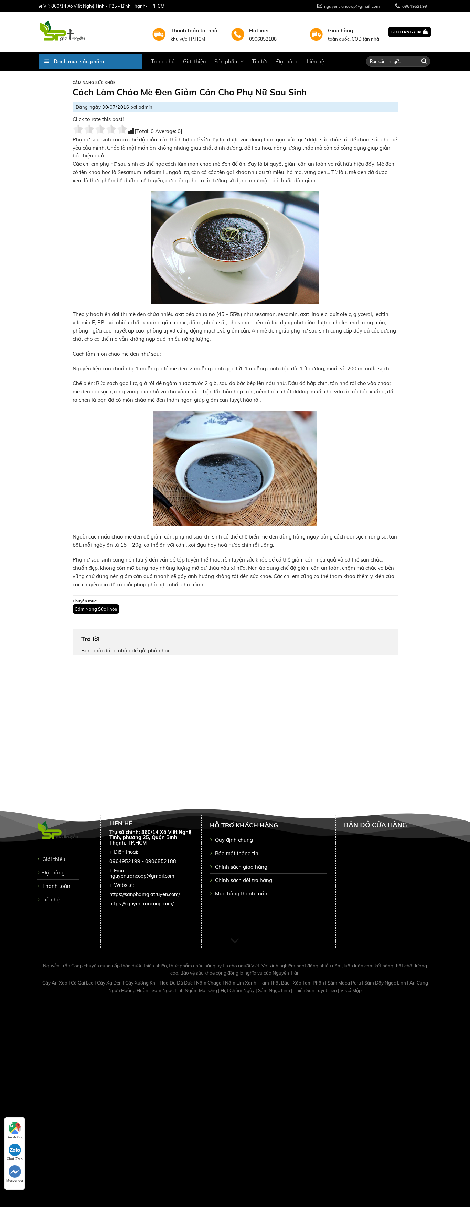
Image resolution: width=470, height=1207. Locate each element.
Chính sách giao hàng (241, 866)
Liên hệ (315, 61)
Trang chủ (163, 61)
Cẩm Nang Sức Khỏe (94, 82)
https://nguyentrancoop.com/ (141, 904)
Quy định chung (234, 840)
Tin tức (260, 61)
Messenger (14, 1180)
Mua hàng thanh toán (241, 893)
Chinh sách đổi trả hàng (243, 880)
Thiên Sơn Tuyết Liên (315, 990)
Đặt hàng (287, 61)
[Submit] (424, 61)
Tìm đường (14, 1137)
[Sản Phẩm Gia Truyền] (90, 32)
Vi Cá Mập (351, 990)
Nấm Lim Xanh (241, 983)
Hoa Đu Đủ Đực (177, 983)
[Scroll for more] (235, 941)
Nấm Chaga (209, 983)
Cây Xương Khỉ (141, 983)
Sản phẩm (226, 61)
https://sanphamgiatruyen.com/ (144, 894)
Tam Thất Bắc (275, 983)
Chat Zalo (15, 1158)
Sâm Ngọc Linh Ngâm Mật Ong (185, 990)
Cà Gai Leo (83, 983)
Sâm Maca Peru (345, 983)
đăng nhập (117, 650)
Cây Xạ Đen (110, 983)
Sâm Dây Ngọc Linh (385, 983)
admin (146, 107)
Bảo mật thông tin (236, 853)
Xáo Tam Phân (309, 983)
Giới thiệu (194, 61)
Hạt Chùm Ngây (238, 990)
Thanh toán (56, 886)
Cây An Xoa (55, 983)
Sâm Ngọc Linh (274, 990)
